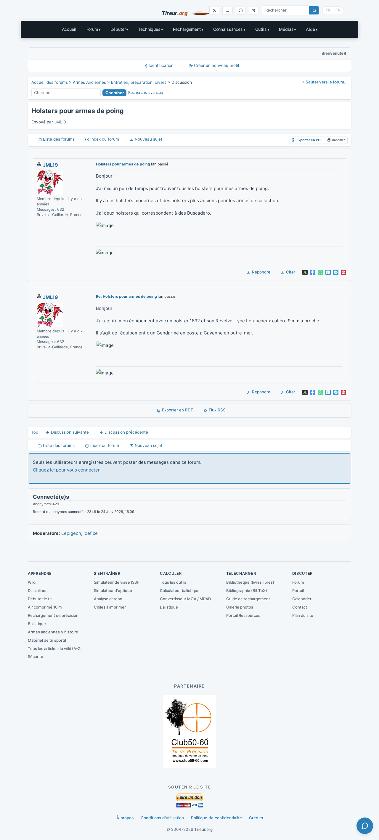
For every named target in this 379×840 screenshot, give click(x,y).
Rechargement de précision (53, 615)
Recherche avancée (145, 92)
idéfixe (90, 533)
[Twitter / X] (305, 272)
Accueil (69, 29)
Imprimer (338, 140)
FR (328, 10)
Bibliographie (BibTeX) (246, 590)
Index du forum (104, 139)
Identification (160, 65)
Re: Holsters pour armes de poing (126, 296)
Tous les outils (173, 582)
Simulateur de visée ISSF (116, 582)
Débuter (118, 29)
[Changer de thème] (214, 10)
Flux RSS (217, 410)
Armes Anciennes (89, 82)
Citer (290, 272)
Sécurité (35, 656)
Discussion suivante (69, 432)
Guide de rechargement (248, 598)
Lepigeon (71, 533)
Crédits (256, 817)
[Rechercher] (314, 10)
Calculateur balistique (180, 590)
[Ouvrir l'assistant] (364, 826)
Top (34, 432)
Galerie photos (239, 607)
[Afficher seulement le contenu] (254, 10)
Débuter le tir (40, 598)
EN (338, 10)
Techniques (149, 29)
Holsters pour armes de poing (123, 164)
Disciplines (37, 590)
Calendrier (301, 598)
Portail (298, 590)
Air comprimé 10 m (45, 607)
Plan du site (302, 615)
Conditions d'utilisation (162, 817)
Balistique (37, 623)
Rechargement (187, 29)
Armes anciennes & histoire (53, 632)
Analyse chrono (108, 598)
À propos (125, 817)
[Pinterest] (343, 272)
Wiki (32, 582)
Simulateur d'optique (113, 590)
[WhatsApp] (320, 272)
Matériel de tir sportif (47, 640)
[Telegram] (335, 272)
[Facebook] (312, 272)
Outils (261, 29)
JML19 (60, 122)
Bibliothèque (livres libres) (250, 582)
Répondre (260, 272)
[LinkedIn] (328, 272)
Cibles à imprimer (110, 607)
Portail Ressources (243, 615)
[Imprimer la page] (241, 10)
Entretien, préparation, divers (138, 82)
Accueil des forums (49, 82)
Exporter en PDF (309, 140)
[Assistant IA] (227, 10)
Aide (310, 29)
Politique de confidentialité (216, 817)
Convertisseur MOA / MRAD (185, 598)
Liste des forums (58, 139)
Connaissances (228, 29)
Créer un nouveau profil (216, 65)
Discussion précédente (125, 432)
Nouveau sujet (148, 139)
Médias (286, 29)
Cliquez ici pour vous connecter (66, 470)
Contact (299, 607)
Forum (92, 29)
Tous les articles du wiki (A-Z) (55, 648)
